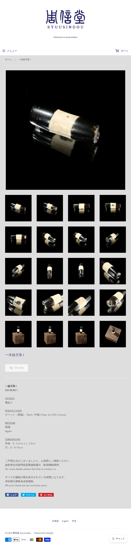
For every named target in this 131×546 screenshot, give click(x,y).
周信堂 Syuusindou (22, 533)
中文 (74, 521)
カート (124, 50)
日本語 (55, 521)
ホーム (8, 59)
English (65, 521)
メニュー (12, 50)
